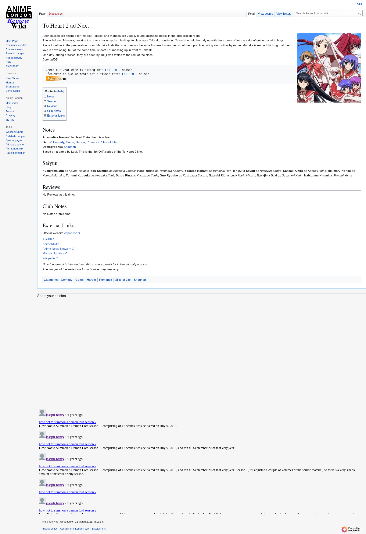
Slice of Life (109, 142)
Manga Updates (53, 253)
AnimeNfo (49, 244)
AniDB (47, 239)
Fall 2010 (112, 70)
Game (70, 142)
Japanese (70, 233)
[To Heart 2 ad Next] (329, 67)
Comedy (58, 142)
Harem (80, 142)
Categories (51, 279)
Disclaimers (99, 528)
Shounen (70, 146)
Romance (93, 142)
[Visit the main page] (19, 17)
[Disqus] (201, 351)
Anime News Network (57, 248)
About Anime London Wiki (75, 528)
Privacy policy (49, 528)
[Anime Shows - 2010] (56, 78)
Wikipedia (49, 258)
